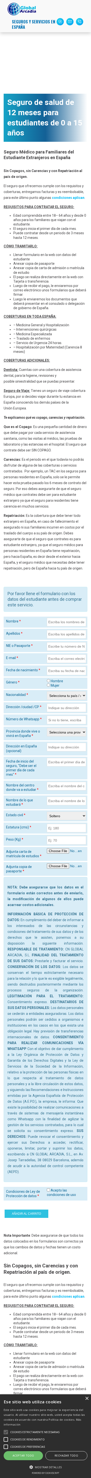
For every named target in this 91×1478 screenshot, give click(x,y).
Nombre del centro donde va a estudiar (22, 787)
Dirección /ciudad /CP (23, 707)
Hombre (56, 681)
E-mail (12, 658)
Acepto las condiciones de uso (61, 1192)
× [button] (87, 1398)
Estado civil (15, 815)
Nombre (13, 621)
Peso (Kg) (14, 839)
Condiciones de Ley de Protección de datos (23, 1194)
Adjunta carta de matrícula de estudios (23, 854)
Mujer (54, 685)
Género (13, 682)
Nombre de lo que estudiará (19, 802)
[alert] (45, 1436)
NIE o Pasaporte (19, 646)
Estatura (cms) (18, 827)
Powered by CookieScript (45, 1473)
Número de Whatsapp (24, 719)
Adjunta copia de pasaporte (19, 869)
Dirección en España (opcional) (21, 748)
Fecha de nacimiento (23, 670)
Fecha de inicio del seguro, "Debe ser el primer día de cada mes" (21, 768)
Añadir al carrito (26, 1213)
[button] (45, 1467)
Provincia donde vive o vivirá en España (23, 733)
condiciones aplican (68, 198)
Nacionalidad (17, 695)
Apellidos (14, 633)
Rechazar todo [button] (66, 1455)
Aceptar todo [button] (23, 1455)
